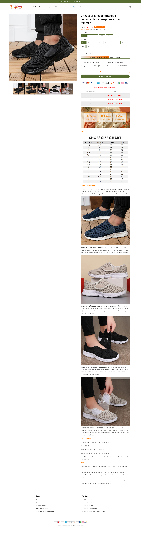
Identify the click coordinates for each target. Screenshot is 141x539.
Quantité (83, 50)
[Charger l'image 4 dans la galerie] (55, 88)
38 (100, 42)
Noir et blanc (93, 36)
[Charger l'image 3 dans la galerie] (43, 88)
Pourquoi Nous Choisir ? (43, 508)
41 (89, 42)
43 (123, 42)
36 (83, 42)
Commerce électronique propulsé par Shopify (74, 525)
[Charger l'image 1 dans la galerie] (18, 88)
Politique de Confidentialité (89, 508)
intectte (62, 525)
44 (83, 46)
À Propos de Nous (41, 505)
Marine (110, 36)
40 (111, 42)
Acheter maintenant (105, 76)
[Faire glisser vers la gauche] (11, 89)
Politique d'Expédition (88, 502)
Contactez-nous (40, 502)
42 (117, 42)
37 (94, 42)
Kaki (102, 36)
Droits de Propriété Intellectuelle (45, 511)
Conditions (85, 500)
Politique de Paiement (88, 505)
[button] (49, 7)
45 (89, 46)
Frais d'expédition (85, 29)
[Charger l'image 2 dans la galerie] (30, 88)
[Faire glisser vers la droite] (75, 89)
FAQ (37, 500)
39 (106, 42)
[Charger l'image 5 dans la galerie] (67, 88)
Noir (83, 36)
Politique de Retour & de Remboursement (93, 511)
